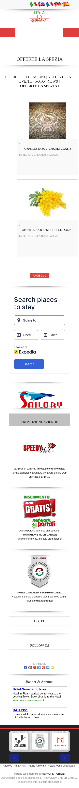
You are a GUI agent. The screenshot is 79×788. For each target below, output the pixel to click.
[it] (33, 4)
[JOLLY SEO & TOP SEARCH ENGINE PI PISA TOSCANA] (20, 741)
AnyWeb (7, 765)
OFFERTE (12, 77)
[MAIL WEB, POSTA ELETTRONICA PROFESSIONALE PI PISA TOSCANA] (60, 741)
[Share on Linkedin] (39, 667)
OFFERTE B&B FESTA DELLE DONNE (47, 229)
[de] (58, 4)
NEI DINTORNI (60, 77)
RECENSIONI (34, 77)
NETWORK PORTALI (53, 773)
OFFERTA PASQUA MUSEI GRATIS (47, 148)
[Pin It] (43, 667)
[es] (66, 4)
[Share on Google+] (34, 667)
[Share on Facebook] (25, 667)
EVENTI (25, 81)
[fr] (50, 4)
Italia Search (69, 765)
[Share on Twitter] (47, 667)
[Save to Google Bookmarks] (30, 667)
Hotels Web (54, 765)
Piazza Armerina (37, 765)
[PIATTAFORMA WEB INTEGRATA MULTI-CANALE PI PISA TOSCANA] (40, 741)
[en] (41, 4)
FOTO (40, 81)
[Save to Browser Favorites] (52, 667)
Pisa (16, 765)
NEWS (53, 81)
